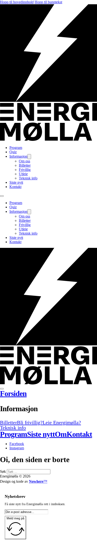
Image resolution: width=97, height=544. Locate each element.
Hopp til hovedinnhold (17, 2)
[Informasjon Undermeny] (29, 156)
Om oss (24, 161)
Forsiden (13, 393)
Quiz (13, 152)
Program (15, 148)
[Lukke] (2, 388)
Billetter (25, 165)
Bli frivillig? (30, 422)
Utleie (23, 174)
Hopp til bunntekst (48, 2)
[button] (48, 408)
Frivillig (25, 170)
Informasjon (18, 156)
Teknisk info (28, 178)
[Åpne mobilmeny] (2, 196)
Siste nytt (16, 182)
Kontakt (15, 187)
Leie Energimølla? (62, 422)
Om (61, 434)
